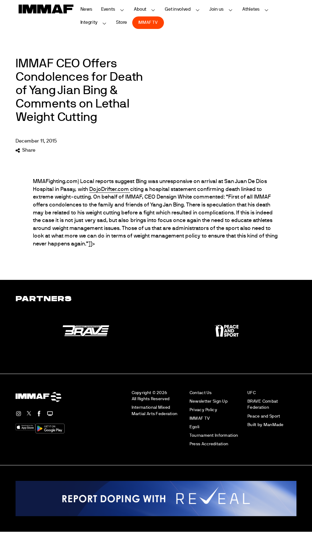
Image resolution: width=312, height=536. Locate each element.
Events (108, 9)
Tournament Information (214, 435)
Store (121, 22)
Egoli (194, 427)
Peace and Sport (263, 416)
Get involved (178, 9)
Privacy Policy (203, 409)
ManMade (274, 424)
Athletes (251, 9)
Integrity (89, 22)
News (86, 9)
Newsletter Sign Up (209, 401)
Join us (216, 9)
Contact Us (201, 392)
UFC (251, 392)
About (140, 9)
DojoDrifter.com (109, 189)
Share (28, 150)
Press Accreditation (209, 444)
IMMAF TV (148, 22)
